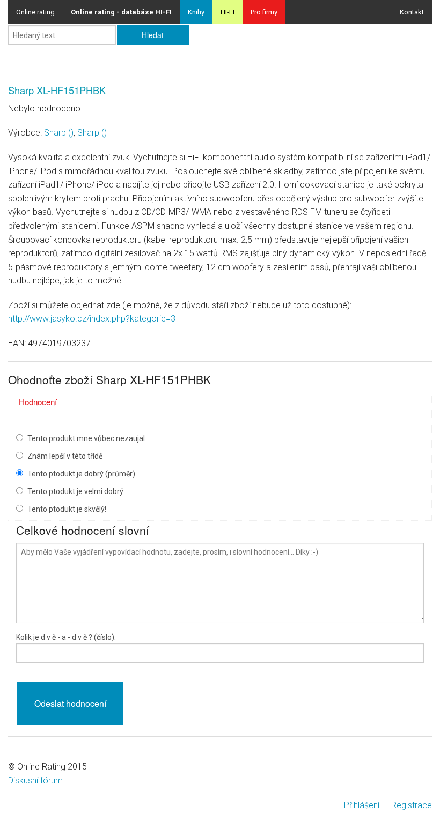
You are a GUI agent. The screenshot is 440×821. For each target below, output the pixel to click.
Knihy (196, 12)
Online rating (35, 12)
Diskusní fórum (35, 780)
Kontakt (412, 12)
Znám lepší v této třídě (64, 456)
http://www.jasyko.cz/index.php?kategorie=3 (91, 319)
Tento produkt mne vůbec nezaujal (86, 438)
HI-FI (227, 12)
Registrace (411, 805)
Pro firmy (264, 12)
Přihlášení (361, 805)
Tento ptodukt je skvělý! (66, 509)
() (59, 133)
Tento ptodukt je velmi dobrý (75, 491)
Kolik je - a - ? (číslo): (66, 637)
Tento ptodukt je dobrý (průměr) (81, 473)
